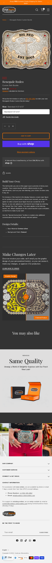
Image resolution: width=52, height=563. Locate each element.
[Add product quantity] (13, 126)
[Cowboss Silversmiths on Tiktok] (26, 540)
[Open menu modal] (48, 10)
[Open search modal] (36, 10)
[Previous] (4, 2)
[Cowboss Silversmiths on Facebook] (17, 540)
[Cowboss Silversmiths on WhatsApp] (30, 540)
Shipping (5, 91)
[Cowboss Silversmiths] (9, 10)
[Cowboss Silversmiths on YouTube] (34, 540)
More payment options (26, 152)
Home (4, 20)
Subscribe (43, 532)
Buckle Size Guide (12, 117)
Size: (13, 107)
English (4, 550)
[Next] (48, 2)
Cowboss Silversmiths (22, 553)
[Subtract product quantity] (5, 126)
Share (8, 173)
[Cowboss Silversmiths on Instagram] (21, 540)
